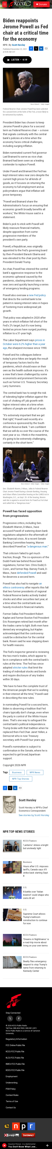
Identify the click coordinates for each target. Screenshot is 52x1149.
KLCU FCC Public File (15, 1058)
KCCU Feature (30, 841)
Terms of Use (12, 1101)
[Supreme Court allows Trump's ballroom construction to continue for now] (12, 915)
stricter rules (20, 667)
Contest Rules (12, 1095)
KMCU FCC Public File (15, 1064)
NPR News (35, 772)
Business (17, 772)
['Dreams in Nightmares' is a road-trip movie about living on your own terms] (12, 940)
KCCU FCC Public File (15, 1052)
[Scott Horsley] (9, 804)
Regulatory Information (16, 1039)
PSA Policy (11, 1089)
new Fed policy (37, 295)
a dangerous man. (37, 546)
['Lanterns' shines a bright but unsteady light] (12, 846)
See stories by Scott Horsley (34, 815)
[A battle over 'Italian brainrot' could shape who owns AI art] (12, 892)
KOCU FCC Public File (15, 1070)
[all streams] (48, 1145)
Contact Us (11, 1108)
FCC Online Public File (15, 1045)
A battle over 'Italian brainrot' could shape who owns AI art (36, 894)
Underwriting (11, 1083)
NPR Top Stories (20, 779)
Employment (11, 1076)
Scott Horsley (18, 44)
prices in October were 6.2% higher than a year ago (24, 344)
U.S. (25, 887)
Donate (43, 4)
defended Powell (26, 572)
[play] (4, 1145)
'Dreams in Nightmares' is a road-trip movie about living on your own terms (36, 942)
